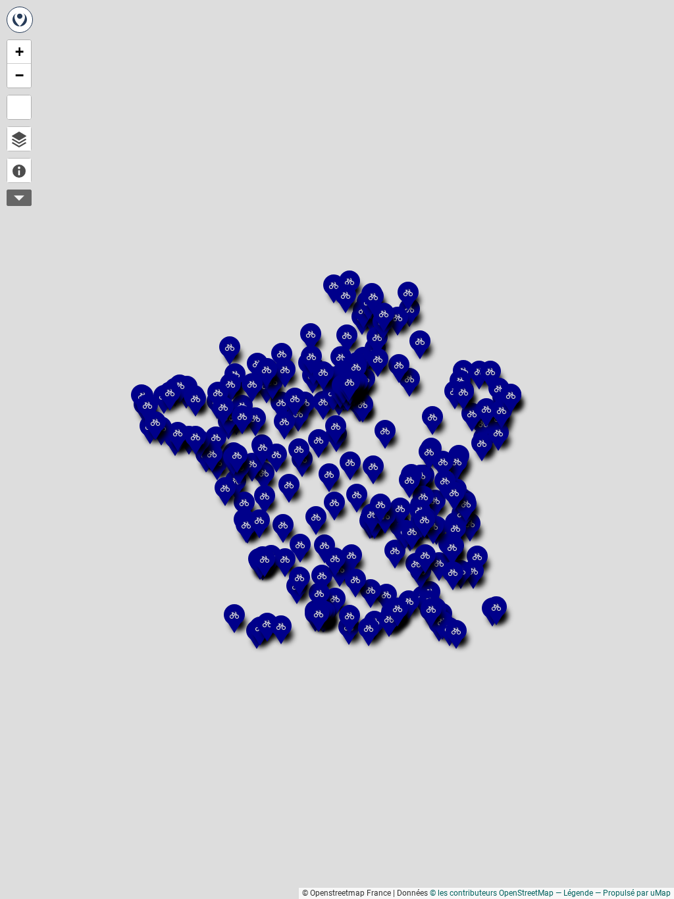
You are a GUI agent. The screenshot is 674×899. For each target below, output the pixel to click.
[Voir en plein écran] (19, 107)
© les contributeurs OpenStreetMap (492, 893)
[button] (449, 516)
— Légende (574, 893)
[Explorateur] (19, 139)
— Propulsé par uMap (633, 893)
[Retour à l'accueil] (20, 20)
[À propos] (19, 170)
